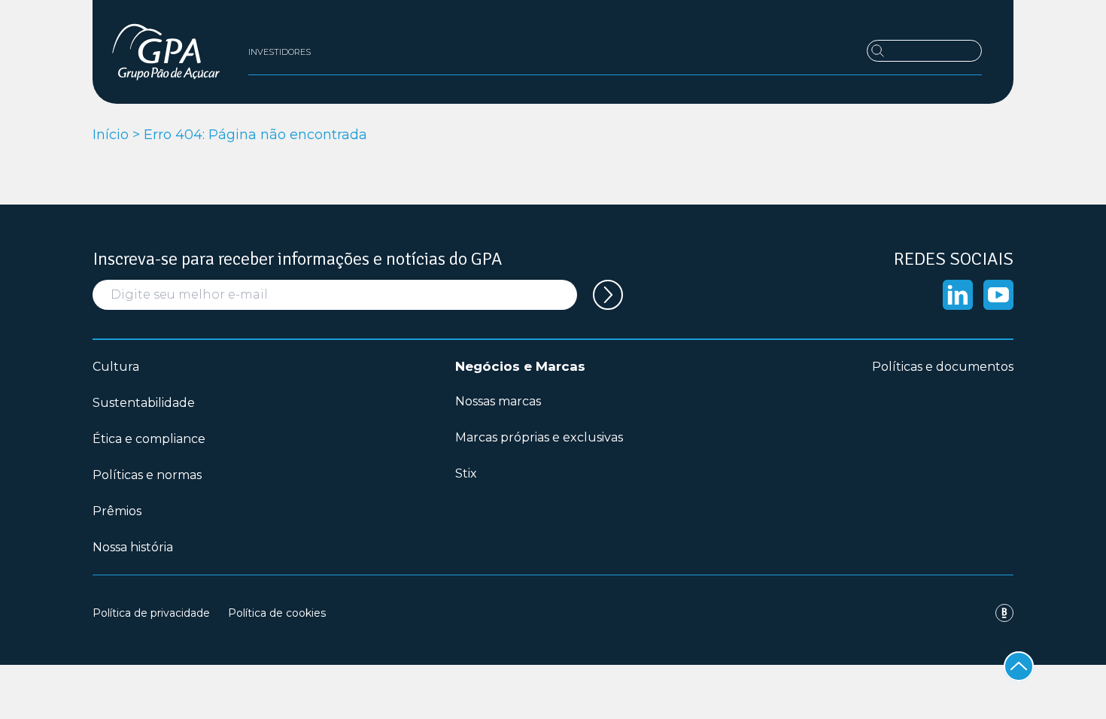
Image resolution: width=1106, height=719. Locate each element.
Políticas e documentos (942, 367)
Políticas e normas (147, 475)
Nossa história (133, 547)
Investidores (279, 52)
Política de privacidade (151, 613)
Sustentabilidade (144, 403)
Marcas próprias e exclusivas (539, 437)
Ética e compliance (149, 439)
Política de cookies (277, 613)
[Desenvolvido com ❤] (1004, 613)
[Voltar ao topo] (1019, 666)
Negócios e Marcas (520, 366)
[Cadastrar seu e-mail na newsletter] (608, 295)
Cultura (116, 367)
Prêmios (117, 511)
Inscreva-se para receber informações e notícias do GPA (297, 258)
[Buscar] (924, 51)
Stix (466, 473)
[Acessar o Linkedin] (958, 295)
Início (111, 134)
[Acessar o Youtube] (998, 295)
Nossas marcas (498, 401)
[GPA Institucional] (166, 51)
